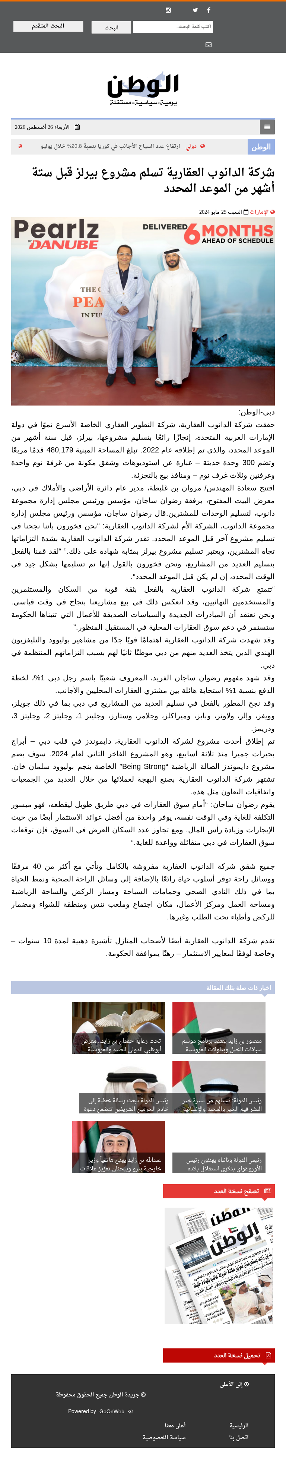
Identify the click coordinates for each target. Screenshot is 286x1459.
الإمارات (259, 212)
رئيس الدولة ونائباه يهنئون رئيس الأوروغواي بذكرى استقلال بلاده (224, 1164)
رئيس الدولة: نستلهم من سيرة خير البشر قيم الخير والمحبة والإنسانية (222, 1105)
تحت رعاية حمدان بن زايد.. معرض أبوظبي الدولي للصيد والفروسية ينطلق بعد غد (121, 1050)
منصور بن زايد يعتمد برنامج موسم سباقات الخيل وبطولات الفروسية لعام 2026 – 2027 (222, 1050)
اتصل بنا (239, 1438)
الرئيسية (239, 1426)
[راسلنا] (208, 44)
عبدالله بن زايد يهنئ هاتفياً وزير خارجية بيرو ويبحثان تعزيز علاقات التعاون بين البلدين (120, 1169)
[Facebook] (208, 10)
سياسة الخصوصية (164, 1438)
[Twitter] (195, 10)
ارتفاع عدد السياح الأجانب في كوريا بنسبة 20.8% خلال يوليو (119, 147)
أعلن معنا (175, 1426)
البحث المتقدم (48, 26)
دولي (199, 147)
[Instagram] (168, 10)
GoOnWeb (111, 1412)
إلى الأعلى (232, 1385)
